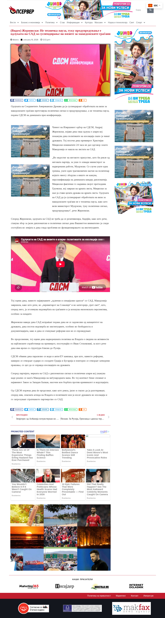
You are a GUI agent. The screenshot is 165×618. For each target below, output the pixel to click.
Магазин (99, 22)
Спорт (139, 22)
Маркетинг (121, 595)
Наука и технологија (117, 22)
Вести (13, 22)
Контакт (134, 595)
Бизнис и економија (30, 22)
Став (62, 22)
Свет (131, 22)
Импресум (148, 595)
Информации (73, 22)
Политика (50, 22)
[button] (16, 100)
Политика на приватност (99, 595)
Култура (89, 22)
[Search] (150, 10)
